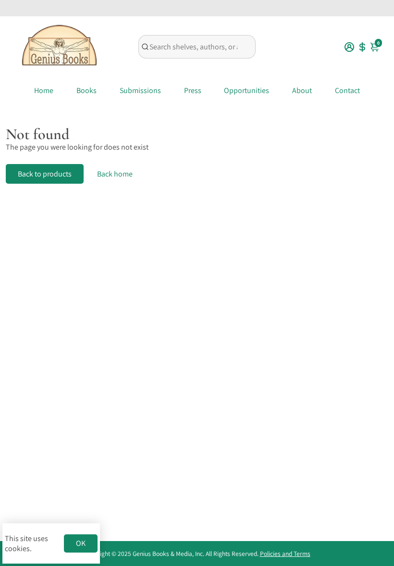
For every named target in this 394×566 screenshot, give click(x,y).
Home (43, 90)
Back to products (45, 174)
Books (86, 90)
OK (81, 543)
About (302, 90)
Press (192, 90)
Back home (115, 174)
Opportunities (246, 90)
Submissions (140, 90)
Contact (347, 90)
